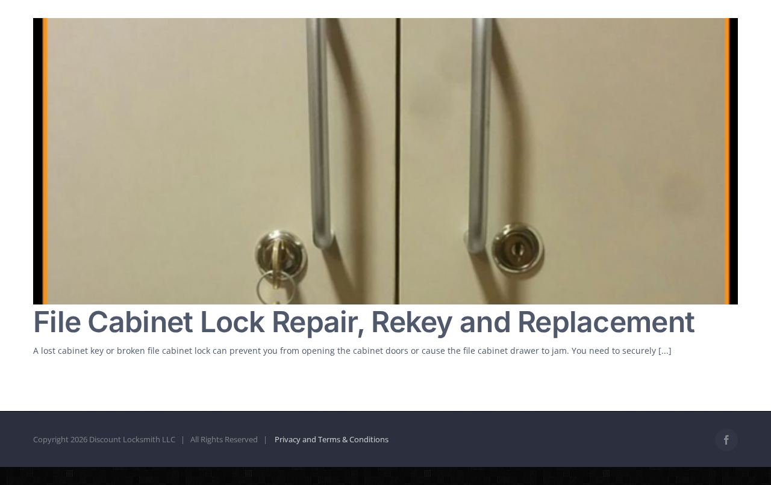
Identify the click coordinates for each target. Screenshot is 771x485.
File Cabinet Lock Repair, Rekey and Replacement (364, 321)
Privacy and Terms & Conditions (332, 439)
